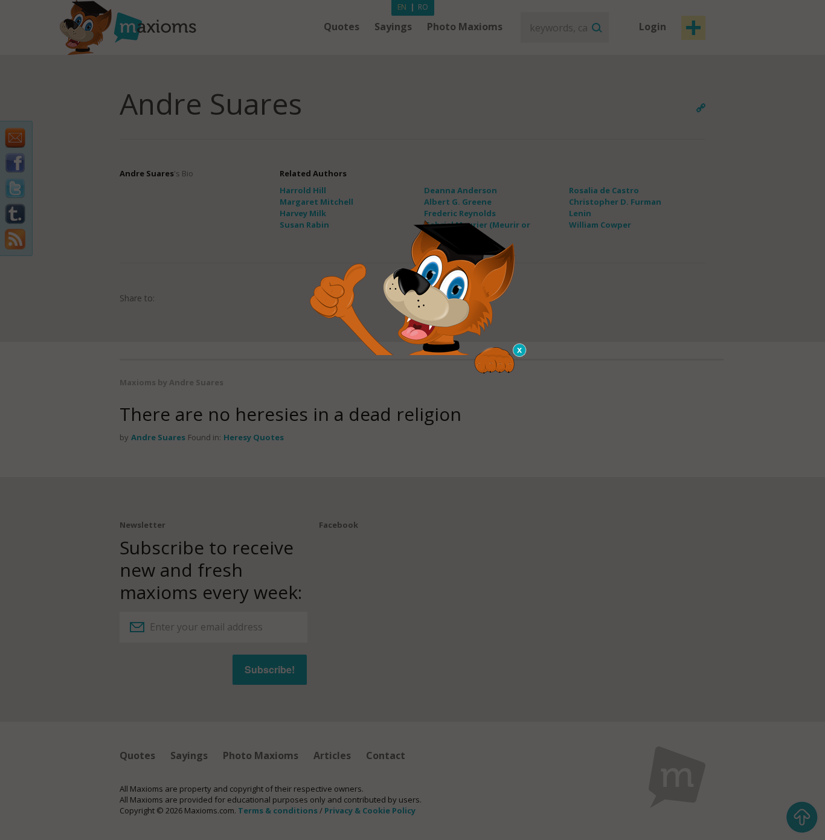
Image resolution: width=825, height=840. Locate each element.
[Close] (520, 350)
